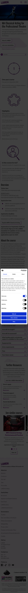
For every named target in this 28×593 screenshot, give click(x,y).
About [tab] (23, 274)
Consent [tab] (5, 274)
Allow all (14, 314)
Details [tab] (14, 274)
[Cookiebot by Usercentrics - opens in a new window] (21, 270)
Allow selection (14, 317)
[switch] (25, 300)
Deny (14, 321)
